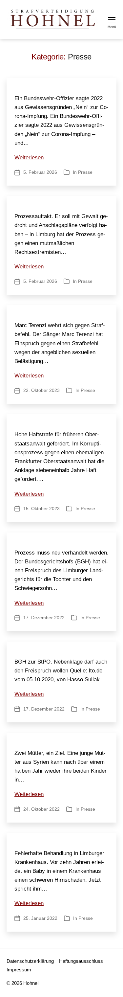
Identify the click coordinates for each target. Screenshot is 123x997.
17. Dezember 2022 (44, 617)
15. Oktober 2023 (41, 508)
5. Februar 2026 (40, 172)
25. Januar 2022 (40, 918)
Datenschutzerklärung (30, 961)
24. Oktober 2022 (41, 809)
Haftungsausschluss (81, 961)
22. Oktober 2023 (41, 390)
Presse (85, 172)
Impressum (19, 969)
